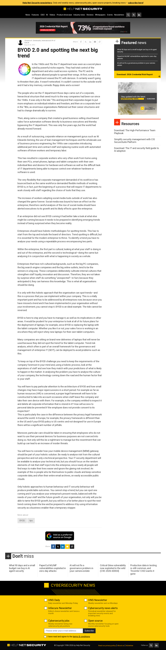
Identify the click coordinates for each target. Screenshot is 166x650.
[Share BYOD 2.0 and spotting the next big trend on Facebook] (81, 42)
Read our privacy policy (107, 645)
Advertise (129, 645)
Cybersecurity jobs (58, 620)
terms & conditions (81, 636)
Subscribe (89, 631)
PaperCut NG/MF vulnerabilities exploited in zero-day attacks (52, 568)
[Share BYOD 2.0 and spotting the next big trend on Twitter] (85, 42)
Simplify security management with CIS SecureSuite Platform (134, 141)
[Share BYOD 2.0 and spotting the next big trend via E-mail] (95, 42)
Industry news (79, 15)
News (28, 15)
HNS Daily (54, 600)
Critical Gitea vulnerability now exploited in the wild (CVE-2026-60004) (113, 568)
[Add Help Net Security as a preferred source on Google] (99, 42)
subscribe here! (135, 3)
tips (31, 520)
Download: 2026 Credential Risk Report (135, 74)
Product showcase (64, 15)
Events (110, 15)
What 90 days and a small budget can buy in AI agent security (22, 568)
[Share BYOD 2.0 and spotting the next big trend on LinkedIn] (90, 42)
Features (35, 15)
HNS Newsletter (97, 600)
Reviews (90, 15)
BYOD (22, 520)
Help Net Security (83, 645)
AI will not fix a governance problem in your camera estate (81, 568)
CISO (43, 15)
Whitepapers (100, 15)
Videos (52, 15)
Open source (95, 620)
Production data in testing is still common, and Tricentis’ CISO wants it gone (143, 569)
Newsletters (119, 15)
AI (47, 15)
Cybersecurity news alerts (103, 608)
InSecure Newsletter (60, 608)
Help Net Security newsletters (37, 3)
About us (120, 645)
